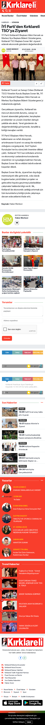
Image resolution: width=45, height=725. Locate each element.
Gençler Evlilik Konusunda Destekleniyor (8, 270)
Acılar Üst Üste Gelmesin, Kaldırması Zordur (24, 554)
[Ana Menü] (10, 11)
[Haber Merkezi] (7, 219)
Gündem (34, 16)
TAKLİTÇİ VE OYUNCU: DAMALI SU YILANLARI (27, 520)
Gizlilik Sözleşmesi (27, 696)
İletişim (14, 696)
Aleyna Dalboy (20, 516)
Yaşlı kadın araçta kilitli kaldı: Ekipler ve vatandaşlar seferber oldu (30, 460)
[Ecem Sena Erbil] (6, 507)
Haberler (5, 22)
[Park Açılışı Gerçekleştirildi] (12, 242)
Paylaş (6, 83)
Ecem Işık (18, 496)
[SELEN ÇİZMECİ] (6, 489)
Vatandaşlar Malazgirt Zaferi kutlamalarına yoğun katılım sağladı (11, 291)
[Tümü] (42, 403)
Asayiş (22, 408)
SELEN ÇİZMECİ (19, 487)
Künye (6, 696)
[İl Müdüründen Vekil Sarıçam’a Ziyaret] (33, 242)
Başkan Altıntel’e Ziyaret (29, 425)
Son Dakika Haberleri (12, 680)
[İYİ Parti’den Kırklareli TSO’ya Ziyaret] (22, 67)
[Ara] (6, 11)
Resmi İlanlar (8, 16)
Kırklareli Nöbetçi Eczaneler (15, 665)
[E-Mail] (17, 223)
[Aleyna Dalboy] (6, 519)
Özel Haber (21, 16)
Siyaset (16, 692)
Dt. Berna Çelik (20, 527)
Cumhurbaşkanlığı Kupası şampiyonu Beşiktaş (30, 436)
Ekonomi (7, 692)
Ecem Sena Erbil (20, 506)
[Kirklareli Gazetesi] (19, 4)
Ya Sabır (17, 500)
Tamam (29, 722)
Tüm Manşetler (10, 678)
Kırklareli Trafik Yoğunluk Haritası (17, 673)
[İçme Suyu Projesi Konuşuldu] (33, 261)
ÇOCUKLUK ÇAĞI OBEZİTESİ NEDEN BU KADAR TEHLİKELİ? (25, 531)
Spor (21, 432)
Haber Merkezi (21, 218)
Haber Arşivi (9, 683)
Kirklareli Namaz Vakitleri (14, 670)
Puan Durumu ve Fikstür (13, 675)
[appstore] (12, 703)
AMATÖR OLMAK (20, 543)
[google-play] (33, 703)
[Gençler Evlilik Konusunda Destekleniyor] (12, 261)
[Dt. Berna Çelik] (6, 530)
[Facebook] (20, 658)
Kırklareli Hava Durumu (13, 667)
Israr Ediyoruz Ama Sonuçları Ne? (27, 509)
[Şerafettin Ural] (6, 552)
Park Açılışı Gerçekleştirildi (26, 471)
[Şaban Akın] (6, 541)
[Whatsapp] (25, 658)
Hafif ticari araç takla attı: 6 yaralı (31, 413)
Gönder (7, 338)
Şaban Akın (18, 539)
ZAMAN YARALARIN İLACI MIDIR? (27, 490)
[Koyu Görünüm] (3, 11)
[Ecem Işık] (7, 497)
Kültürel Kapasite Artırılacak (29, 448)
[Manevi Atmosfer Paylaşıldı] (33, 282)
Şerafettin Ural (20, 549)
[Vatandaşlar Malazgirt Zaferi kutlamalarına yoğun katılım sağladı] (12, 282)
